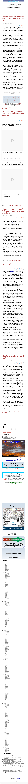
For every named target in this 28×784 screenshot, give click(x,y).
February (7, 569)
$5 (8, 97)
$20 (18, 97)
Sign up (10, 7)
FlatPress (18, 778)
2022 (4, 616)
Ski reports (12, 4)
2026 (4, 562)
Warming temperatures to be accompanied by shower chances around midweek (13, 762)
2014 (4, 732)
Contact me (6, 482)
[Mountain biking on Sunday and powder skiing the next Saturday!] (23, 120)
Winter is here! (8, 264)
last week (12, 271)
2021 (4, 630)
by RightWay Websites (14, 781)
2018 (4, 674)
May (6, 566)
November (7, 574)
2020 (4, 645)
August (6, 563)
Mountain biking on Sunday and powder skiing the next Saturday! (13, 113)
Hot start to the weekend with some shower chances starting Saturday (12, 760)
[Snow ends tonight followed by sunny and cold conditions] (23, 217)
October (6, 575)
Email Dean (13, 533)
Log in (4, 774)
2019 (4, 659)
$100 (10, 100)
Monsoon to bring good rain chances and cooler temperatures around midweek (13, 767)
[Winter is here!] (23, 269)
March (6, 568)
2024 (4, 586)
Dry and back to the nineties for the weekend (12, 771)
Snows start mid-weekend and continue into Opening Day (13, 18)
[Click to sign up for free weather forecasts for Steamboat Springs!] (13, 448)
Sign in (17, 7)
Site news (5, 436)
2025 (4, 572)
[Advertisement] (14, 12)
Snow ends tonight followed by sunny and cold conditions (13, 211)
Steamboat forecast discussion (15, 107)
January (6, 570)
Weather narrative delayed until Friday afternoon (13, 765)
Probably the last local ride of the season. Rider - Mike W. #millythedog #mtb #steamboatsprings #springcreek (13, 154)
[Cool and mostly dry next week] (23, 362)
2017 (4, 688)
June (6, 565)
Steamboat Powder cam (17, 222)
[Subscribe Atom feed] (9, 432)
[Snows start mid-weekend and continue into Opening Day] (23, 25)
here (18, 469)
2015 (4, 718)
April (6, 567)
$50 (5, 100)
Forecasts (19, 4)
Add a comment (4, 108)
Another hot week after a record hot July (12, 770)
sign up (17, 104)
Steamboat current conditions (15, 205)
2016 (4, 703)
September (7, 576)
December (7, 573)
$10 (13, 97)
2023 (4, 601)
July (6, 564)
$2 (4, 97)
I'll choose (16, 100)
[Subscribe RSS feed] (5, 432)
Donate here (13, 465)
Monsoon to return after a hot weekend (11, 769)
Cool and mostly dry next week (13, 357)
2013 (4, 747)
